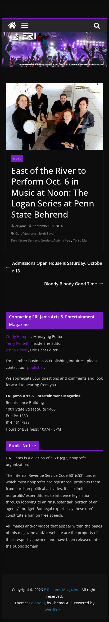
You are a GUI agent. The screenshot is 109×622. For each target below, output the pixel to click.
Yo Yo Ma (80, 240)
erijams (20, 226)
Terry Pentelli (17, 343)
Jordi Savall (47, 233)
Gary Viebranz (25, 233)
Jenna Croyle (17, 349)
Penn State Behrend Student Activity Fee (40, 240)
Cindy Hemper (18, 336)
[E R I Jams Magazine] (12, 25)
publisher (35, 367)
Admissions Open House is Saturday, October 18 (57, 267)
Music (17, 158)
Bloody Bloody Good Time (70, 284)
